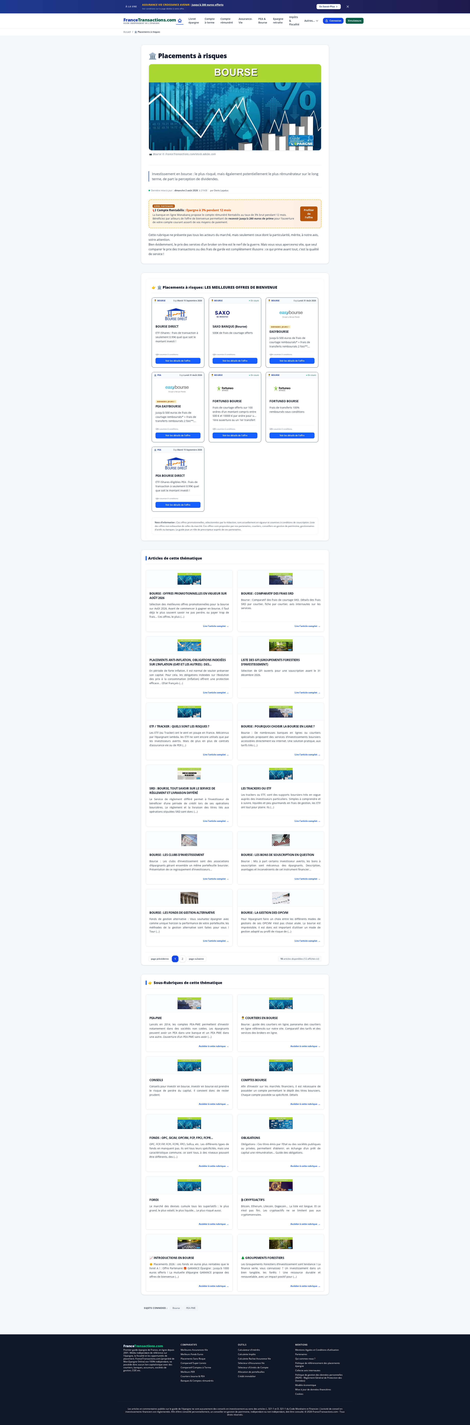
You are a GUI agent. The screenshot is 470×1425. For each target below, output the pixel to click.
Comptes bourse (253, 1080)
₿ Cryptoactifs (252, 1200)
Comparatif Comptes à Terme (196, 1367)
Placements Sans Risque (193, 1358)
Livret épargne (194, 20)
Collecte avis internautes (307, 1370)
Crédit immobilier (247, 1376)
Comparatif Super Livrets (193, 1363)
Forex (154, 1200)
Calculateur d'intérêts (249, 1349)
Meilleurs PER (188, 1371)
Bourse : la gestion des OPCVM (264, 913)
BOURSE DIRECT (167, 326)
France (149, 20)
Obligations (250, 1138)
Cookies (299, 1393)
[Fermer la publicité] (348, 6)
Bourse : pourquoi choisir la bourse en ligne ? (278, 726)
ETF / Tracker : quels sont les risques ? (179, 726)
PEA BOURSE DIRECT (170, 476)
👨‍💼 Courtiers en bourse (259, 1018)
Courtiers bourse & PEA (193, 1376)
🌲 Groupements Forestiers (262, 1258)
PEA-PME (155, 1018)
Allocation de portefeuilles (251, 1371)
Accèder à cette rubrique (214, 1046)
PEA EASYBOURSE (168, 406)
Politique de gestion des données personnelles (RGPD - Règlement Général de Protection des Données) (319, 1377)
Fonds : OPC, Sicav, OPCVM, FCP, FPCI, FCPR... (181, 1138)
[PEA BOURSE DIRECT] (176, 464)
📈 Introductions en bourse (171, 1258)
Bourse (176, 1308)
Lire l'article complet (216, 626)
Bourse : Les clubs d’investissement (176, 855)
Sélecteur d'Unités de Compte (253, 1367)
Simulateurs (354, 20)
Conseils (156, 1080)
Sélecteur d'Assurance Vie (251, 1363)
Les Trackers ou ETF (256, 788)
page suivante (196, 958)
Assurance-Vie (245, 20)
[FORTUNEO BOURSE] (225, 389)
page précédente (160, 958)
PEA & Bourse (262, 20)
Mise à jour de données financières (313, 1389)
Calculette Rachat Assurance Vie (254, 1358)
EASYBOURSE (279, 332)
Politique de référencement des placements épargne (317, 1365)
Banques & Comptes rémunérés (197, 1380)
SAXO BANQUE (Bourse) (230, 326)
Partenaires (301, 1354)
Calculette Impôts (247, 1354)
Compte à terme (210, 20)
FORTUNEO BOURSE (227, 401)
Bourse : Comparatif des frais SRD (267, 593)
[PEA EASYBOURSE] (177, 389)
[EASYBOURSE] (291, 315)
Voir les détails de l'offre (177, 360)
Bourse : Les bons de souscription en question (277, 855)
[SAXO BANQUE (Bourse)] (222, 315)
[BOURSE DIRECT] (176, 315)
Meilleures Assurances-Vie (194, 1349)
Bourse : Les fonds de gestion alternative (182, 913)
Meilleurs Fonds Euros (192, 1354)
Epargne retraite (278, 20)
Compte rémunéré (226, 20)
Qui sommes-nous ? (305, 1358)
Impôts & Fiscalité (294, 20)
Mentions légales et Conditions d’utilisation (317, 1349)
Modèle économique (305, 1385)
